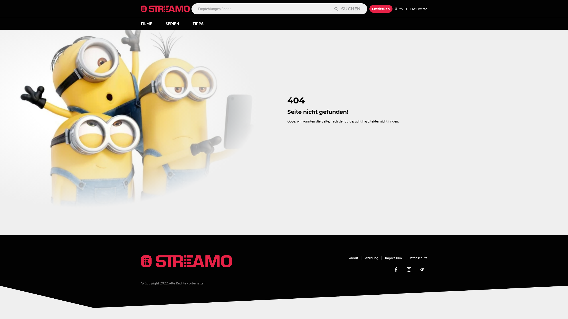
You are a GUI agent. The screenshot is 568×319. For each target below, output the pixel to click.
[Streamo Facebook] (396, 269)
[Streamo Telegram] (421, 269)
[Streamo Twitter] (409, 269)
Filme (146, 24)
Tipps (198, 24)
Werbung (371, 258)
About (353, 258)
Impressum (393, 258)
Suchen (351, 9)
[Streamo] (166, 9)
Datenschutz (417, 258)
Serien (172, 24)
